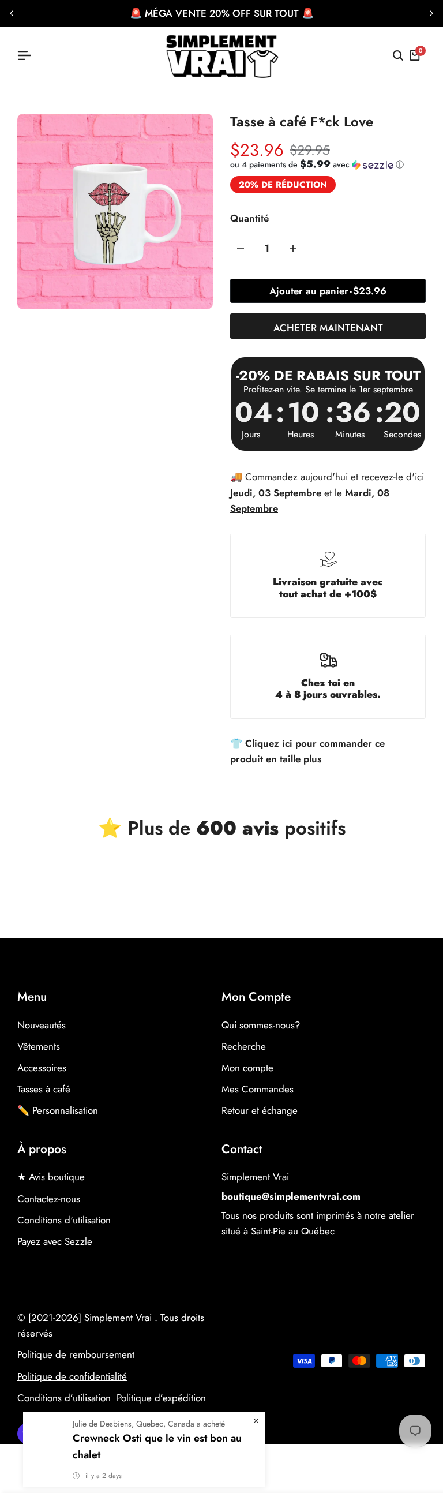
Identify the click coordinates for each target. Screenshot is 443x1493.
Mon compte (247, 1068)
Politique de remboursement (75, 1354)
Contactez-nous (48, 1199)
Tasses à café (43, 1089)
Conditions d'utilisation (64, 1220)
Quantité (249, 218)
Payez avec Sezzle (54, 1241)
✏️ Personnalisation (57, 1110)
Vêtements (38, 1046)
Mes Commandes (258, 1089)
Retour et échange (260, 1110)
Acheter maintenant (328, 328)
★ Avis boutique (51, 1177)
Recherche (244, 1046)
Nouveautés (41, 1025)
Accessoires (41, 1068)
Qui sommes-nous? (261, 1025)
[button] (317, 164)
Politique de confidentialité (72, 1376)
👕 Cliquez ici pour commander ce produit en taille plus (307, 751)
